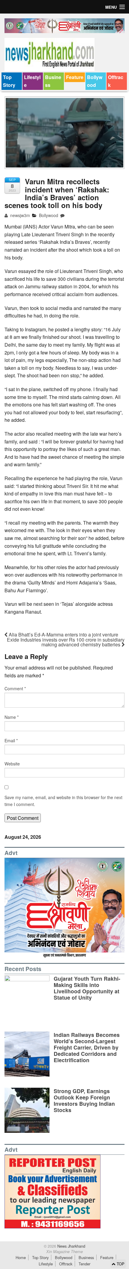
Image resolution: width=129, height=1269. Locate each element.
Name (11, 717)
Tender (84, 1264)
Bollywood (94, 81)
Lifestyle (32, 81)
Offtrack (115, 81)
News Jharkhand (70, 1246)
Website (12, 764)
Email (11, 740)
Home (21, 1257)
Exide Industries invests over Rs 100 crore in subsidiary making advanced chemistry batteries (65, 642)
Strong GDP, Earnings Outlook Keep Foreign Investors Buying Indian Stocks (84, 1100)
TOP (120, 1264)
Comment (15, 688)
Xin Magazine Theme (64, 1251)
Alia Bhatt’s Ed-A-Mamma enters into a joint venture (63, 634)
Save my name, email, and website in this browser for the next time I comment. (63, 800)
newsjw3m (19, 215)
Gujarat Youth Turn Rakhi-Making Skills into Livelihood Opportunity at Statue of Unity (87, 988)
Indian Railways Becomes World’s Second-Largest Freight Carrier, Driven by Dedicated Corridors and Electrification (87, 1047)
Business (53, 81)
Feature (74, 77)
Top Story (9, 81)
